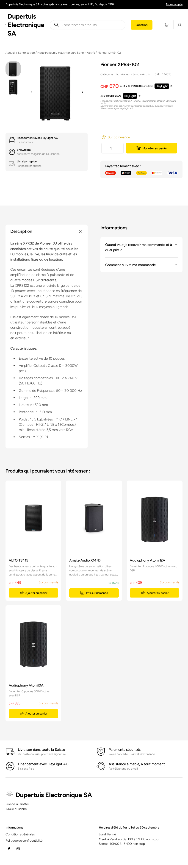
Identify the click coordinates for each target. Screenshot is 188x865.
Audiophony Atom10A (26, 685)
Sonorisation (26, 52)
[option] (13, 87)
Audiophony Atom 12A (147, 560)
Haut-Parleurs (46, 52)
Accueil (10, 52)
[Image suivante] (81, 92)
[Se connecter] (179, 25)
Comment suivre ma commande (130, 265)
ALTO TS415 (18, 560)
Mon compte (174, 4)
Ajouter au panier (155, 148)
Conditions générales (20, 834)
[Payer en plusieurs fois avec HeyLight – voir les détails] (171, 86)
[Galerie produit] (57, 92)
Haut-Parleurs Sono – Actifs (76, 52)
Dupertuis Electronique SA (26, 24)
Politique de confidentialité (24, 840)
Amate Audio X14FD (85, 560)
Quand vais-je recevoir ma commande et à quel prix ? (138, 247)
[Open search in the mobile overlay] (87, 25)
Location (141, 25)
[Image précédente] (31, 92)
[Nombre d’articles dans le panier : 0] (166, 24)
